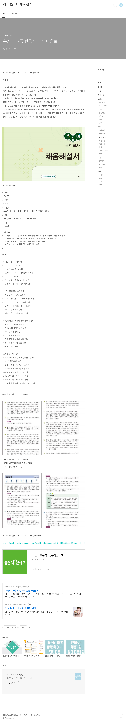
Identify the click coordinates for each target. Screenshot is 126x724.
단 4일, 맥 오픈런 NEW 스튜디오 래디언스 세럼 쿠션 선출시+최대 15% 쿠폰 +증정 (36, 613)
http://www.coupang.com (16, 587)
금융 (100, 119)
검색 (115, 5)
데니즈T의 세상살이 (18, 5)
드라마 (101, 175)
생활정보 (101, 109)
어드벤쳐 (102, 144)
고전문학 (102, 161)
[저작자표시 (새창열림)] (29, 627)
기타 (100, 153)
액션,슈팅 (102, 141)
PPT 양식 (102, 102)
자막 (100, 184)
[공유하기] (11, 627)
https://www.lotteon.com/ (16, 605)
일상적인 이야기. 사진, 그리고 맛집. (19, 677)
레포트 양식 (103, 105)
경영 (100, 147)
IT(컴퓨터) (102, 116)
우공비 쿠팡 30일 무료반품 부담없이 (22, 590)
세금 (100, 178)
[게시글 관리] (14, 627)
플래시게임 (102, 137)
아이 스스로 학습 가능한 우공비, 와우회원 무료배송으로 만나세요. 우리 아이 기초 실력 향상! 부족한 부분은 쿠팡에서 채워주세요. (43, 595)
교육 (99, 157)
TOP (121, 716)
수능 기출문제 (103, 164)
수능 (100, 122)
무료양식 (101, 99)
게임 (99, 126)
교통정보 (102, 113)
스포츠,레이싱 (103, 150)
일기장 (100, 86)
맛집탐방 (101, 95)
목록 (99, 82)
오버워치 (102, 130)
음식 (100, 181)
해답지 (101, 167)
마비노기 (102, 133)
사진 (99, 91)
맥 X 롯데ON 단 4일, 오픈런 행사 (20, 608)
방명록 (15, 13)
